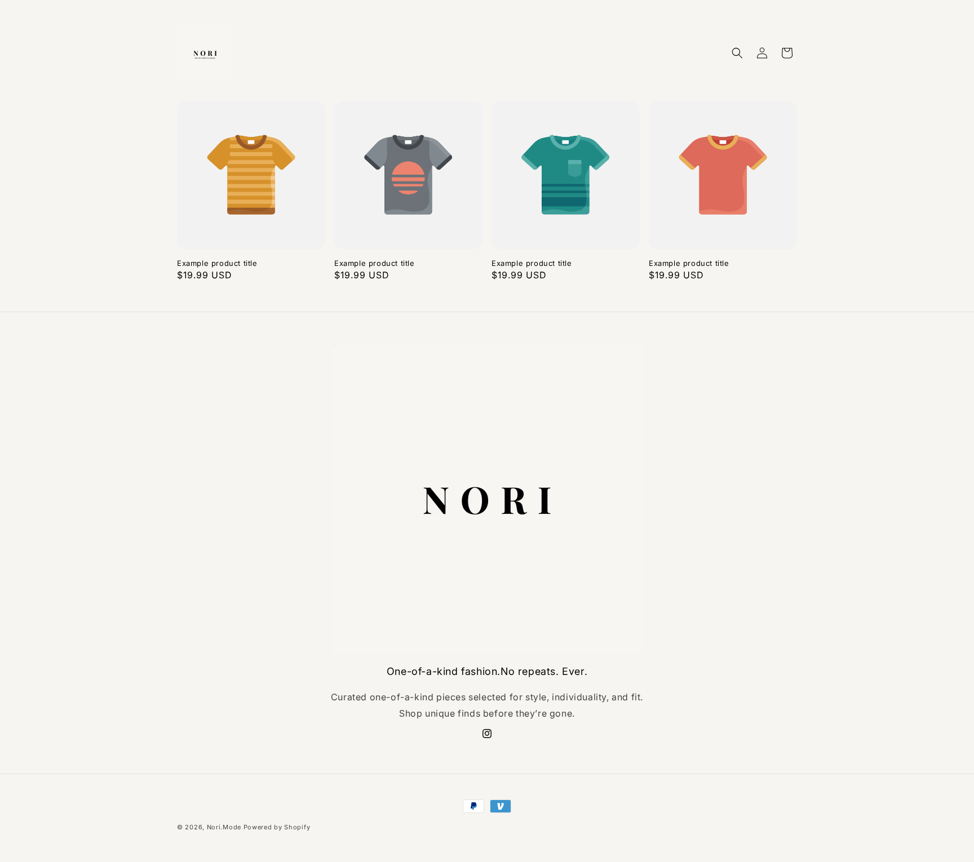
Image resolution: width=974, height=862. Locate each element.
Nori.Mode (224, 827)
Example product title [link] (217, 263)
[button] (737, 53)
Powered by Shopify (277, 827)
